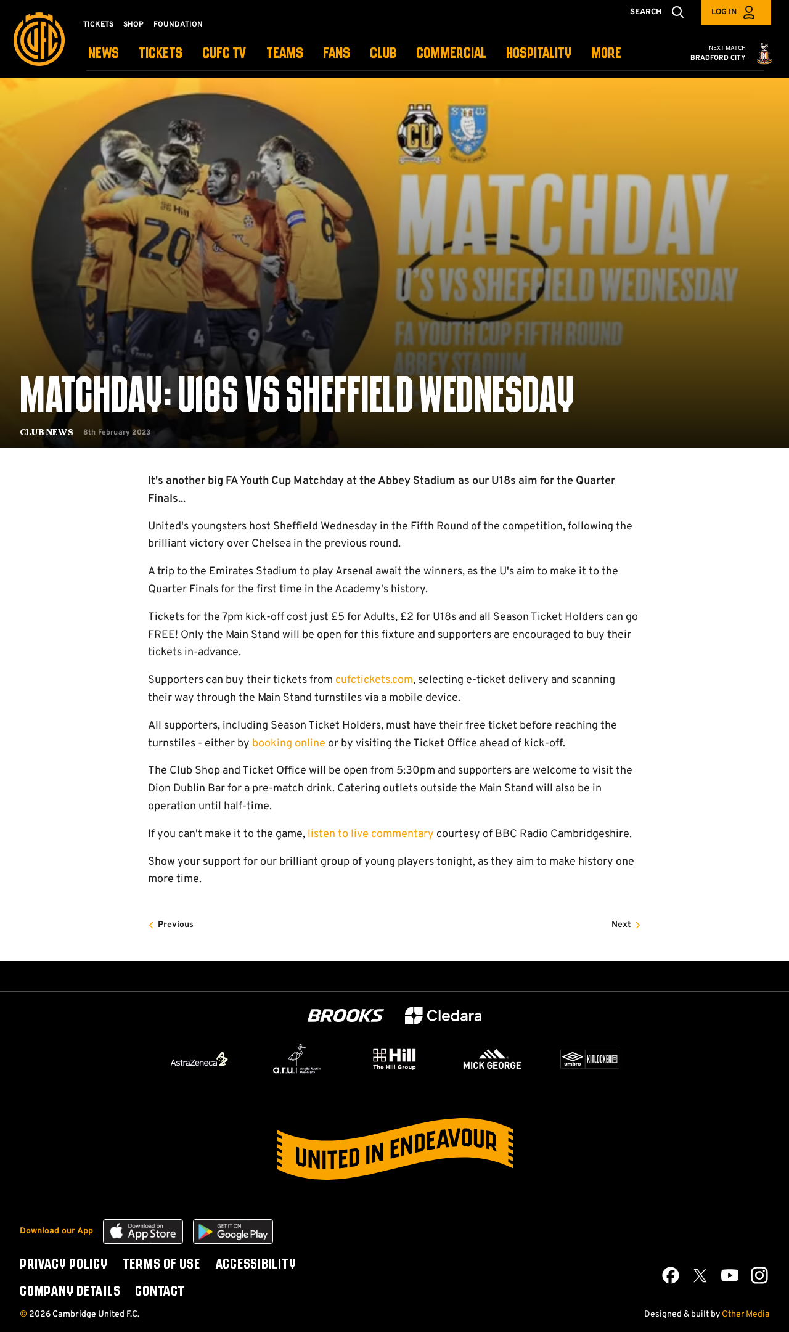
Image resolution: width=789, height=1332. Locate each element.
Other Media (745, 1314)
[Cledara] (443, 1015)
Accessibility (255, 1265)
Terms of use (161, 1265)
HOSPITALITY (538, 53)
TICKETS (160, 53)
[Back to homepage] (39, 39)
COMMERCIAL (451, 53)
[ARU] (297, 1059)
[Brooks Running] (346, 1015)
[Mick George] (492, 1059)
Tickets (98, 25)
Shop (133, 25)
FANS (336, 53)
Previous (176, 925)
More (606, 53)
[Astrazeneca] (199, 1059)
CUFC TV (224, 53)
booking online (288, 744)
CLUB (383, 53)
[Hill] (394, 1059)
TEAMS (284, 53)
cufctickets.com (374, 680)
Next (621, 925)
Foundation (178, 25)
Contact (159, 1292)
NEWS (103, 53)
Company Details (70, 1292)
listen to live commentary (371, 834)
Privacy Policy (64, 1265)
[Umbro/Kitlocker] (590, 1059)
